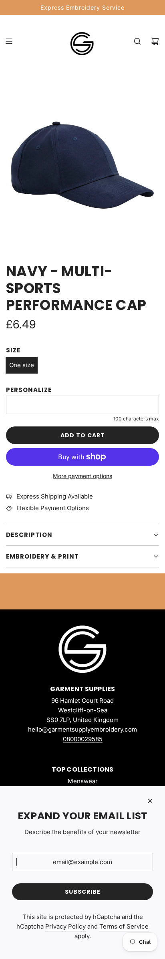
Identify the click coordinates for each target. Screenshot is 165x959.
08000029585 (83, 739)
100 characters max (136, 419)
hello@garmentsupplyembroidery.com (82, 729)
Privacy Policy (65, 926)
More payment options (82, 475)
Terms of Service (124, 926)
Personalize (29, 390)
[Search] (137, 41)
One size (21, 365)
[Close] (150, 801)
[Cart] (155, 41)
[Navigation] (9, 41)
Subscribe (83, 892)
